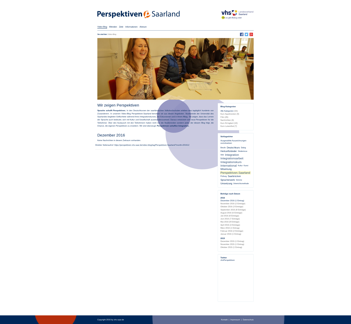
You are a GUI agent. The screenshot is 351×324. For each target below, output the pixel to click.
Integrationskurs (231, 162)
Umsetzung (226, 183)
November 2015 (232, 244)
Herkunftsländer (228, 151)
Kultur (240, 166)
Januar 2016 (230, 234)
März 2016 (230, 228)
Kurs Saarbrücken (229, 114)
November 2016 (232, 203)
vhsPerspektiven (227, 260)
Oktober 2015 (231, 247)
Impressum (235, 320)
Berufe (223, 148)
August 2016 (231, 213)
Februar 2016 (231, 231)
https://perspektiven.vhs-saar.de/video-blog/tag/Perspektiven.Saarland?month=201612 (151, 145)
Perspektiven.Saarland (235, 172)
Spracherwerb (227, 180)
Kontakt (224, 320)
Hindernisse (242, 151)
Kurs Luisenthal (228, 126)
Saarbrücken (234, 176)
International (228, 165)
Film (224, 117)
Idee (222, 155)
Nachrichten (227, 120)
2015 (222, 238)
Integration (232, 154)
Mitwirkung (226, 169)
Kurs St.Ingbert (229, 123)
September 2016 (233, 210)
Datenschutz (248, 320)
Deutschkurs (233, 147)
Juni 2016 (230, 219)
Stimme (239, 180)
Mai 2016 (229, 222)
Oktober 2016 (231, 206)
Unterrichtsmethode (241, 184)
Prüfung (223, 176)
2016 (222, 198)
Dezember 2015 (232, 241)
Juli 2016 (229, 216)
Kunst (246, 166)
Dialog (243, 148)
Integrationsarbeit (231, 158)
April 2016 (230, 225)
